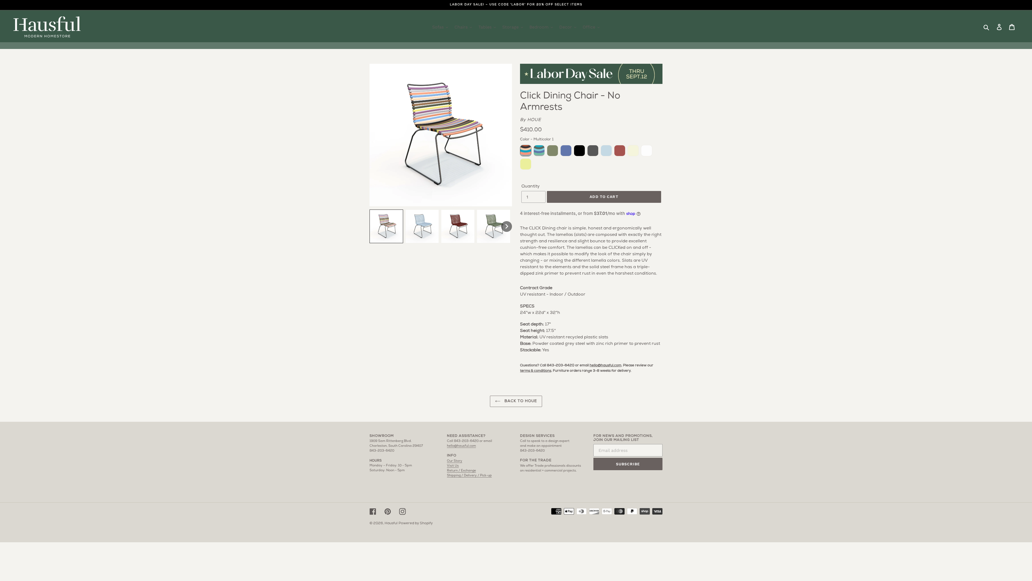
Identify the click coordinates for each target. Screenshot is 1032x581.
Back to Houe (520, 401)
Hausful (391, 523)
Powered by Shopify (416, 523)
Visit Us (453, 465)
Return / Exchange (461, 470)
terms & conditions (535, 371)
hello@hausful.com (605, 365)
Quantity (530, 186)
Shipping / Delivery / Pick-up (469, 475)
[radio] (525, 150)
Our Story (454, 461)
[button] (386, 226)
